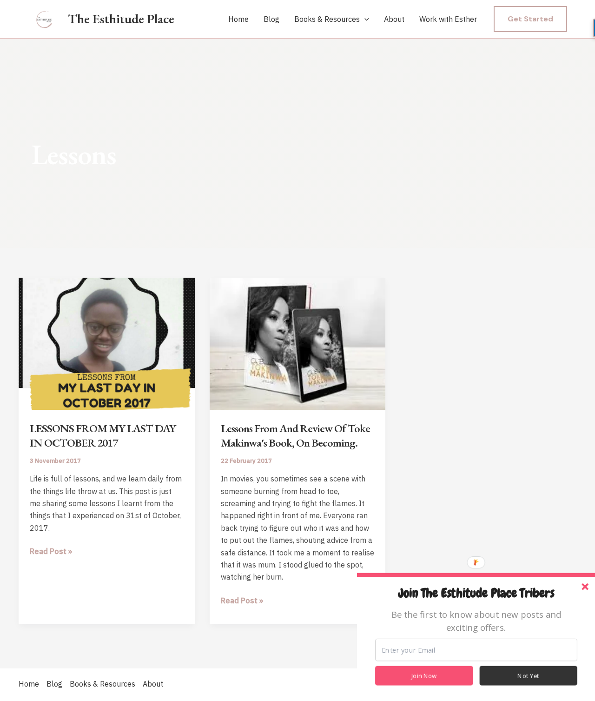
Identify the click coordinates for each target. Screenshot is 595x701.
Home (238, 19)
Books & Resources (327, 19)
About (394, 19)
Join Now (424, 676)
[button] (364, 19)
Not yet (528, 676)
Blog (271, 19)
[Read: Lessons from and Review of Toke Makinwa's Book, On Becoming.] (298, 342)
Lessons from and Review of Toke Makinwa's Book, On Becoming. (295, 435)
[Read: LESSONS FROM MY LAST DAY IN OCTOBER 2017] (107, 342)
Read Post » (51, 551)
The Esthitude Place (121, 18)
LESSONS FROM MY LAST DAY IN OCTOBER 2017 (103, 435)
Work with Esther (448, 19)
